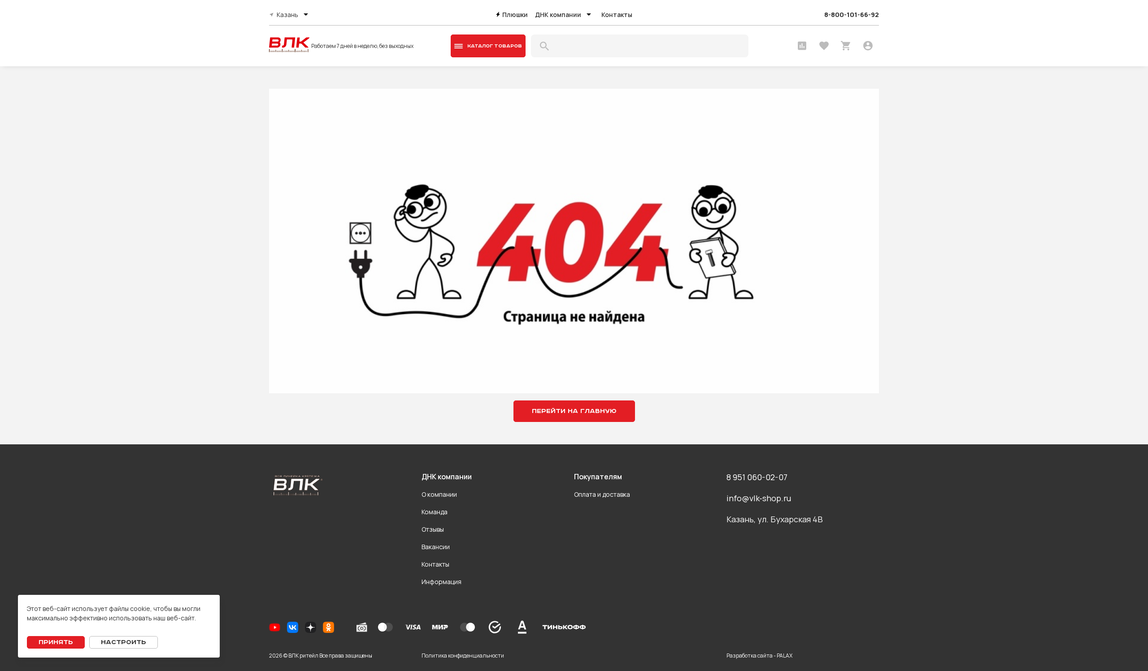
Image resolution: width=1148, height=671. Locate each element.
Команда (435, 512)
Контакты (616, 14)
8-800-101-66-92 (851, 14)
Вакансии (436, 546)
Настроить (123, 642)
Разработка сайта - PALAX (759, 655)
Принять (56, 642)
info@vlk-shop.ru (758, 498)
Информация (441, 581)
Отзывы (433, 529)
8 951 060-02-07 (756, 477)
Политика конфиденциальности (463, 655)
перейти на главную (574, 411)
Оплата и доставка (602, 494)
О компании (439, 494)
